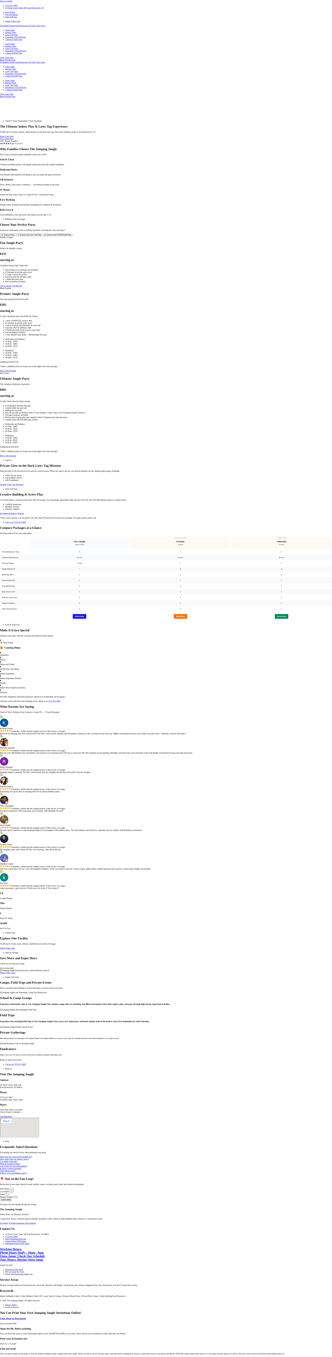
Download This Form (14, 1269)
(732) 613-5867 (54, 701)
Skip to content (6, 1)
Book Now (79, 616)
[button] (6, 237)
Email (2, 1194)
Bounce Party (10, 32)
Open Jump (10, 30)
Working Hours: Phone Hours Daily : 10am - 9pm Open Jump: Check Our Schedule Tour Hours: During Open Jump (22, 1254)
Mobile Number (7, 1197)
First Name (5, 1189)
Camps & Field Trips (13, 39)
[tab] (7, 234)
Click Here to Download (13, 1318)
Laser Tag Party (11, 35)
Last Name (4, 1191)
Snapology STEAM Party (15, 37)
